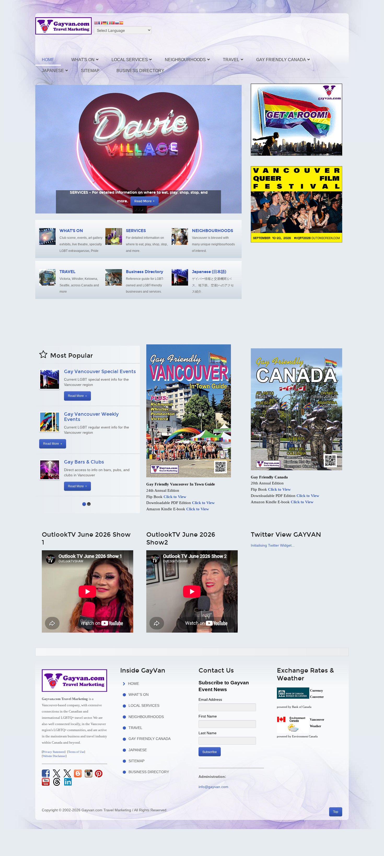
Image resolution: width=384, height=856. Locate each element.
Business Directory (140, 70)
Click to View (175, 497)
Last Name (208, 733)
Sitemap (90, 70)
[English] (96, 23)
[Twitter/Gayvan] (56, 773)
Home (48, 59)
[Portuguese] (113, 23)
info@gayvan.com (213, 787)
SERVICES (136, 230)
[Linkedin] (68, 781)
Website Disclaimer (54, 756)
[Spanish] (121, 23)
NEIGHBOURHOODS (212, 230)
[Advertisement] (241, 31)
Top (335, 812)
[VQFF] (296, 204)
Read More (137, 201)
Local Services (130, 59)
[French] (100, 23)
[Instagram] (88, 773)
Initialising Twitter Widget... (273, 545)
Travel (231, 59)
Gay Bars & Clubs (84, 462)
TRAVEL (67, 271)
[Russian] (117, 23)
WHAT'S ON (71, 230)
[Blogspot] (77, 773)
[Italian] (109, 23)
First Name (208, 716)
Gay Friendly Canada (281, 59)
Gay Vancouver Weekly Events (91, 416)
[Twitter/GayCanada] (67, 773)
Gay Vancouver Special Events (100, 371)
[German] (104, 23)
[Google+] (57, 781)
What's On (83, 59)
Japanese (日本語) (209, 271)
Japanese (53, 70)
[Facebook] (46, 773)
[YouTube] (46, 782)
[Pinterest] (99, 773)
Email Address (210, 699)
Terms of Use (76, 751)
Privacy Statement (54, 751)
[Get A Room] (296, 119)
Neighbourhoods (185, 59)
